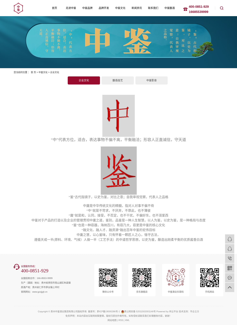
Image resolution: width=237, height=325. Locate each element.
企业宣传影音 (156, 89)
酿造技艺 (118, 80)
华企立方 (194, 311)
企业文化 (84, 80)
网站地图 (112, 320)
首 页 (33, 72)
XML (127, 320)
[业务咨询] (229, 239)
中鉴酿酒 (169, 8)
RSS (120, 320)
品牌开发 (104, 8)
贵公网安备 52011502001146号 (140, 311)
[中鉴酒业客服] (229, 248)
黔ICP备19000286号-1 (108, 311)
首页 (54, 8)
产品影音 (177, 89)
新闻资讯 (137, 8)
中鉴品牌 (87, 8)
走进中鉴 (71, 8)
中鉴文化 (120, 8)
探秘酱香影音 (135, 89)
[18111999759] (229, 258)
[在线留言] (229, 277)
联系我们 (153, 8)
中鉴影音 (151, 80)
